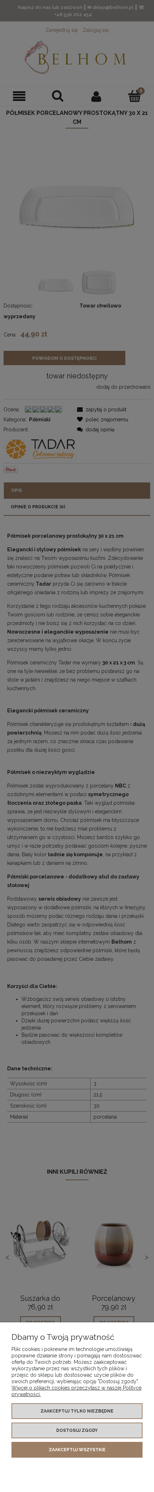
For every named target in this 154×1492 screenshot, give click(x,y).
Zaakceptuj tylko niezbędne (77, 1411)
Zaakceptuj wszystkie (77, 1449)
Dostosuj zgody (77, 1430)
